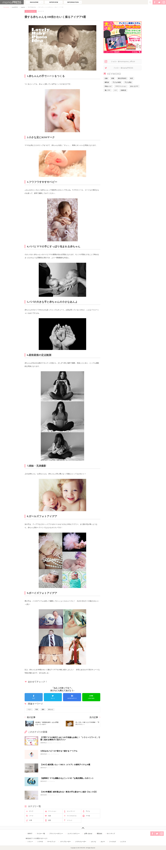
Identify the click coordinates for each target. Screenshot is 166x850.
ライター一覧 (41, 833)
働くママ (107, 90)
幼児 (131, 78)
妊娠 (106, 78)
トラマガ (40, 841)
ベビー (29, 709)
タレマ (103, 841)
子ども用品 (128, 82)
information (73, 2)
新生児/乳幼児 (122, 78)
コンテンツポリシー (73, 833)
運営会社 (99, 833)
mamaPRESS (15, 7)
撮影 (43, 709)
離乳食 (107, 82)
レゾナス (123, 841)
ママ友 (88, 816)
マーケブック (51, 841)
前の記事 (31, 717)
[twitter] (53, 697)
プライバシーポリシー (56, 833)
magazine (34, 2)
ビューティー (71, 811)
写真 (36, 709)
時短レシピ (108, 86)
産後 (112, 78)
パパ (115, 90)
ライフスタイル (32, 7)
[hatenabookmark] (72, 697)
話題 (49, 820)
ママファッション (120, 86)
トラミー (30, 841)
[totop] (83, 828)
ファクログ (112, 841)
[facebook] (34, 697)
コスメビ (93, 841)
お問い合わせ (88, 833)
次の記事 (93, 717)
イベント (69, 820)
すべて (31, 811)
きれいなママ (134, 86)
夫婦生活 (123, 90)
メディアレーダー (65, 841)
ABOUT (29, 833)
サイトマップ (111, 833)
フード (31, 816)
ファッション (52, 811)
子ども (88, 811)
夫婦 (49, 816)
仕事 (30, 820)
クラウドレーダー (80, 841)
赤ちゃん (50, 709)
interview (54, 2)
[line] (91, 697)
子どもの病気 (117, 82)
